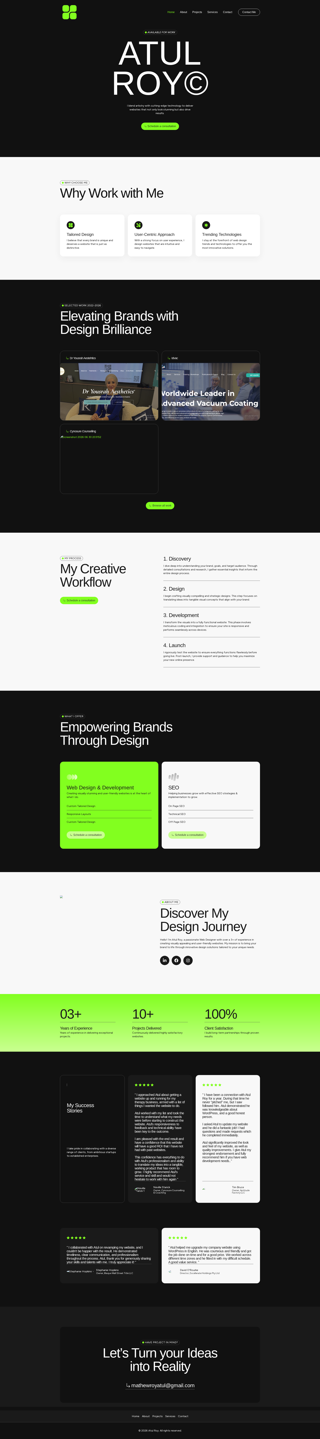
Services (212, 12)
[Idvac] (168, 358)
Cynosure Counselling (83, 431)
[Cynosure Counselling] (67, 431)
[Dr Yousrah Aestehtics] (67, 358)
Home (171, 12)
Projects (197, 12)
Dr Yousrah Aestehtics (83, 358)
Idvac (175, 358)
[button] (249, 12)
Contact (227, 12)
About (183, 12)
